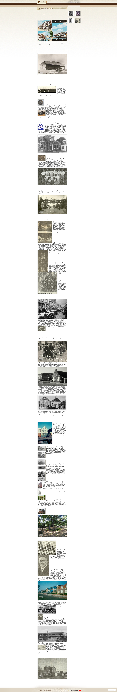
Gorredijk (41, 2)
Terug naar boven (112, 690)
